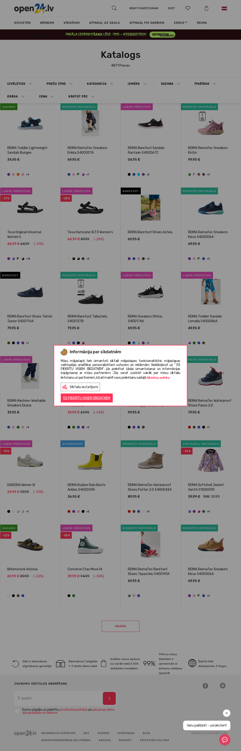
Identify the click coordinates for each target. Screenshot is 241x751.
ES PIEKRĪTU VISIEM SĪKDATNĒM (86, 398)
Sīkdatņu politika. (158, 377)
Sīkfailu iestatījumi (84, 387)
